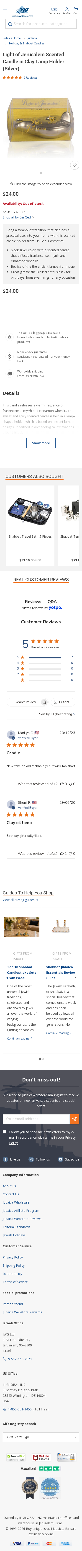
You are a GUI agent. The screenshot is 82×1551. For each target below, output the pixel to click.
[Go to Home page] (22, 11)
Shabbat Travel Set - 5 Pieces (30, 536)
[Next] (75, 976)
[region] (45, 658)
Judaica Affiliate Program (21, 1210)
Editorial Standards (16, 1227)
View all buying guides (19, 900)
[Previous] (6, 976)
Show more (41, 443)
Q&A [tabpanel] (52, 601)
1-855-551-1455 (20, 1409)
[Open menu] (5, 11)
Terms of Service (15, 1282)
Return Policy (12, 1273)
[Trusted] (16, 1457)
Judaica (32, 38)
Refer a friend (13, 1304)
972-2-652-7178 (20, 1359)
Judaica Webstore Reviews (22, 1219)
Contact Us (11, 1194)
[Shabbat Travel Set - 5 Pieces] (30, 511)
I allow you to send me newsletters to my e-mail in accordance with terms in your (42, 1137)
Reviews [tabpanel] (33, 601)
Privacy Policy (13, 1257)
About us (9, 1186)
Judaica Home (12, 38)
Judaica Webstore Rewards (22, 1312)
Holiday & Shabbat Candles (26, 43)
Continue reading (18, 1038)
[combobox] (41, 24)
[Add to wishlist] (74, 165)
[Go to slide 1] (41, 173)
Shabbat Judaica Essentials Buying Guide (60, 972)
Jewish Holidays (14, 1235)
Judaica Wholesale (16, 1202)
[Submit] (10, 24)
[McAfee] (41, 1457)
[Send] (74, 1119)
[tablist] (41, 602)
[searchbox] (23, 702)
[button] (41, 120)
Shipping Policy (14, 1265)
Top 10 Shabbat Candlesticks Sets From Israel (21, 972)
